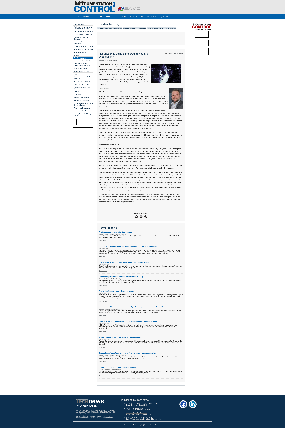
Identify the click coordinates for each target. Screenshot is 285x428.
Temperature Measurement (82, 108)
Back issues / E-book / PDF (104, 16)
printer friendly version (175, 53)
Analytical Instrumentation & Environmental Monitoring (83, 28)
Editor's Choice (79, 24)
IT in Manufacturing (80, 58)
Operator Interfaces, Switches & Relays (83, 78)
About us (86, 16)
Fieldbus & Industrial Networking (80, 43)
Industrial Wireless (80, 52)
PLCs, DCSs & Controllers (82, 81)
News (75, 74)
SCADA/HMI (78, 95)
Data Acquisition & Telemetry (83, 31)
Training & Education (80, 111)
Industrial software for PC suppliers (134, 28)
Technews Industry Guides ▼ (159, 16)
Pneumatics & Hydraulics (82, 84)
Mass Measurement (80, 68)
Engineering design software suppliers (109, 28)
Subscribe (123, 16)
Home (77, 16)
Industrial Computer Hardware (83, 49)
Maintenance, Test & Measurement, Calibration (82, 64)
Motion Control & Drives (81, 71)
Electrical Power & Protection (83, 34)
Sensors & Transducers (81, 97)
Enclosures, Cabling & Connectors (81, 38)
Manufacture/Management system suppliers (162, 28)
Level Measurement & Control (83, 61)
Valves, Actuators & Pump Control (82, 114)
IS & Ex (76, 55)
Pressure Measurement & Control (82, 88)
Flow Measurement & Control (83, 46)
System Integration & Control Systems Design (83, 104)
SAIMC (76, 92)
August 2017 (102, 60)
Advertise (134, 16)
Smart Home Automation (82, 100)
